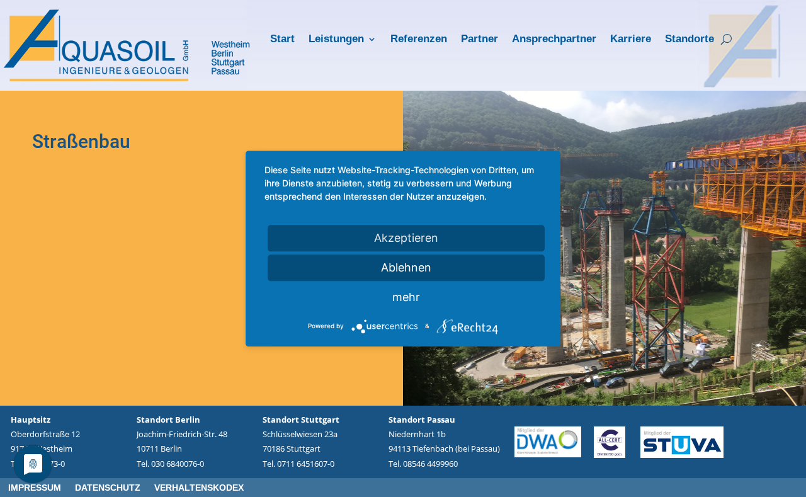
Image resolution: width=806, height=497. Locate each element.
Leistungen (336, 40)
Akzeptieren (406, 237)
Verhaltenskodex (199, 488)
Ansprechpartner (554, 40)
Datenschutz (107, 488)
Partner (479, 40)
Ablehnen (406, 267)
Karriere (630, 40)
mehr (406, 297)
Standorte (689, 40)
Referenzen (418, 40)
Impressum (34, 488)
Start (282, 40)
